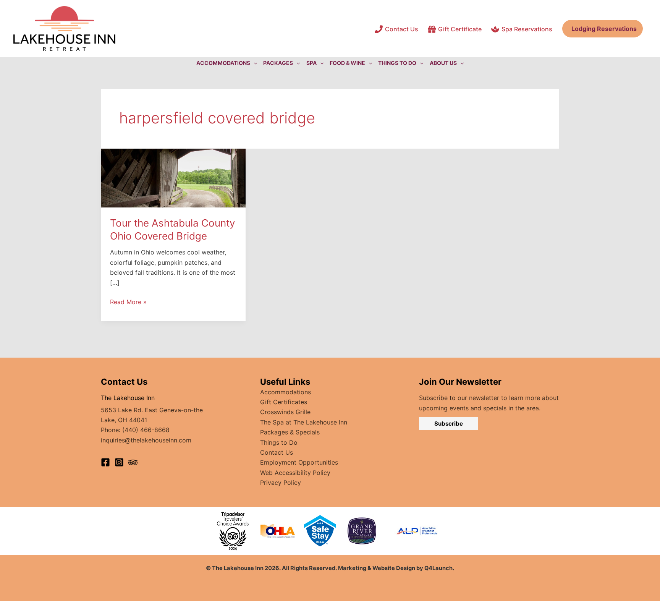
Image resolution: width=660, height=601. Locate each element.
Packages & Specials (290, 432)
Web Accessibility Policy (295, 472)
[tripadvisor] (133, 462)
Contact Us (276, 452)
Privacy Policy (280, 482)
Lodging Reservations (602, 28)
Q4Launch (438, 568)
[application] (253, 63)
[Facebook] (105, 462)
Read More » (128, 302)
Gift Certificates (283, 402)
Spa (311, 63)
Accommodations (285, 392)
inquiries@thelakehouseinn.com (146, 440)
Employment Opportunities (299, 462)
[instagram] (119, 462)
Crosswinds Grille (285, 412)
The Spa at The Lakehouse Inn (303, 422)
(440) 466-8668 (146, 430)
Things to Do (279, 442)
